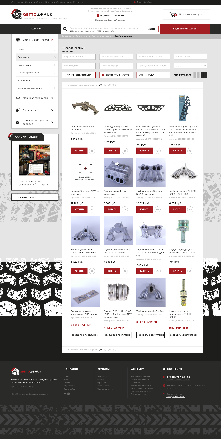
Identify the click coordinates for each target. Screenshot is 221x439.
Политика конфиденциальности (141, 384)
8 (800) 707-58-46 (112, 15)
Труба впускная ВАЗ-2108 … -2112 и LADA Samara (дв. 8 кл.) (150, 253)
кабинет (145, 2)
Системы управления (29, 73)
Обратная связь (71, 386)
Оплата (40, 2)
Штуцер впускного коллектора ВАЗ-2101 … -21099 (181, 314)
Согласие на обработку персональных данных (142, 390)
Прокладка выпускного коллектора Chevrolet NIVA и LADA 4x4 (118, 130)
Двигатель (23, 57)
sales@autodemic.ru (175, 397)
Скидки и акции (64, 2)
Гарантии (50, 2)
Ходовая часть (25, 80)
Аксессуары (30, 110)
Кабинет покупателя (140, 377)
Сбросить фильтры (117, 75)
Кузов (21, 50)
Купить (79, 151)
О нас (66, 377)
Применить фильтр (79, 75)
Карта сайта (69, 389)
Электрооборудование (30, 88)
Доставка (30, 2)
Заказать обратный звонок (110, 20)
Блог (66, 380)
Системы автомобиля (36, 40)
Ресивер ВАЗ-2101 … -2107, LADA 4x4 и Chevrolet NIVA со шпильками (118, 314)
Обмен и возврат (139, 394)
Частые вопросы (105, 389)
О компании (17, 2)
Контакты (78, 2)
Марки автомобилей (35, 98)
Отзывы (67, 383)
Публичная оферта (140, 380)
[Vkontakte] (65, 393)
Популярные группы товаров (35, 122)
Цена (178, 66)
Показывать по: (82, 85)
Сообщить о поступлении (85, 335)
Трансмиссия (24, 65)
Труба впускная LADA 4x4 (150, 311)
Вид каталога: (183, 75)
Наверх (19, 433)
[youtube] (68, 393)
